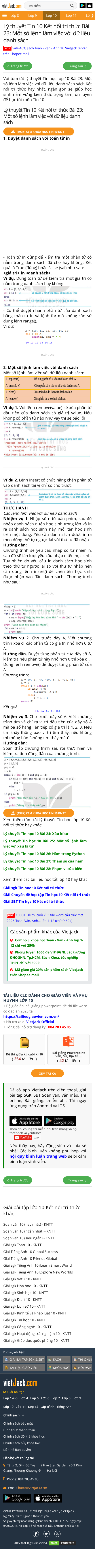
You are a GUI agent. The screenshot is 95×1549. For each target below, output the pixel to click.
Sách (57, 1359)
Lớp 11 (71, 15)
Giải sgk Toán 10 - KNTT (22, 1244)
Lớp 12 (33, 1407)
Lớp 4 (24, 1398)
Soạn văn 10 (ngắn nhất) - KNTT (29, 1231)
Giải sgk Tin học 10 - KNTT (24, 1320)
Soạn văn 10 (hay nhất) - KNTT (28, 1224)
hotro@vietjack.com (32, 1488)
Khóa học (61, 1368)
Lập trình (47, 1407)
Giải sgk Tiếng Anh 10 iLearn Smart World (37, 1265)
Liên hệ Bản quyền (17, 1449)
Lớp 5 (34, 1398)
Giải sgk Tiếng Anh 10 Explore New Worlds (38, 1272)
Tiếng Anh (64, 1407)
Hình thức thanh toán (19, 1430)
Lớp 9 (32, 15)
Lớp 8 (14, 15)
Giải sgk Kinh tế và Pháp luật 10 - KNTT (35, 1313)
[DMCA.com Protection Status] (65, 1543)
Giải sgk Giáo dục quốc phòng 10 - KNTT (36, 1340)
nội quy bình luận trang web (38, 1156)
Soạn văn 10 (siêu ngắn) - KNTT (28, 1238)
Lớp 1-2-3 (10, 1398)
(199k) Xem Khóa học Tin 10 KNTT (41, 132)
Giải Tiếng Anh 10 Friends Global (30, 1258)
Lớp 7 (55, 1398)
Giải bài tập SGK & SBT (27, 1359)
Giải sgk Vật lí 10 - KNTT (22, 1279)
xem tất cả (47, 1073)
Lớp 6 (45, 1398)
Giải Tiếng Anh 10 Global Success (30, 1251)
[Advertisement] (47, 203)
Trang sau (76, 66)
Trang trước (19, 66)
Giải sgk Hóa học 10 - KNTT (25, 1285)
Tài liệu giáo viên (24, 1368)
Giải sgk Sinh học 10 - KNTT (25, 1292)
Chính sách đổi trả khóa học (24, 1436)
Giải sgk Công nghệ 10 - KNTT (27, 1326)
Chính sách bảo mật (18, 1423)
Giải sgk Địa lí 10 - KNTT (22, 1299)
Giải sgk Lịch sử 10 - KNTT (24, 1306)
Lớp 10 (51, 15)
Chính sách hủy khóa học (21, 1443)
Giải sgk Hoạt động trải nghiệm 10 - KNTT (37, 1333)
